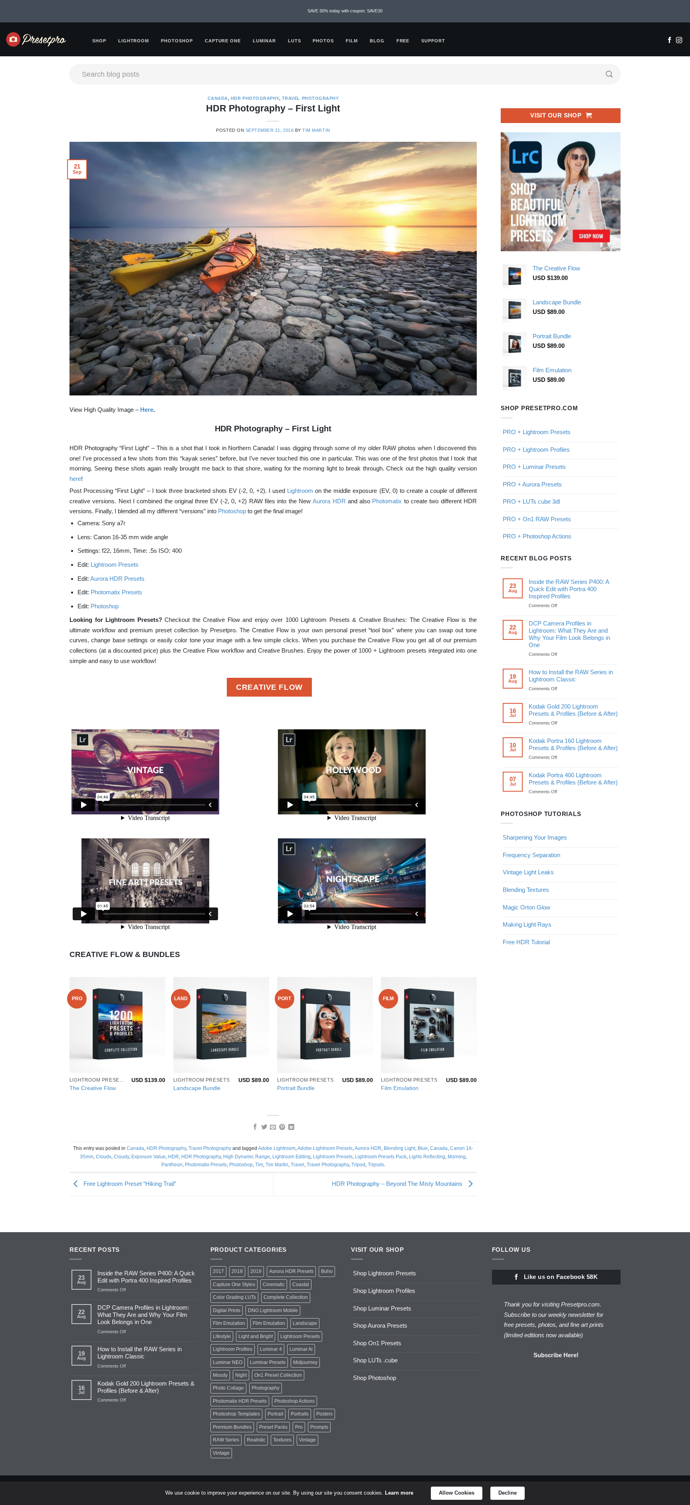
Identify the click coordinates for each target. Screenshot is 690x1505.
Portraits (300, 1414)
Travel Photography (310, 98)
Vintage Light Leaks (528, 872)
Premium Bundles (232, 1427)
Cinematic (274, 1284)
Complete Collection (286, 1297)
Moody (220, 1375)
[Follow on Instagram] (679, 41)
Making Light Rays (527, 924)
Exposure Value (148, 1157)
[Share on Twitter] (264, 1127)
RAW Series (226, 1440)
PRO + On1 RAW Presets (537, 519)
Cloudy (121, 1157)
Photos (323, 40)
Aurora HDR (329, 501)
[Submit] (609, 74)
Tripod (358, 1164)
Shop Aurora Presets (380, 1325)
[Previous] (70, 1042)
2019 (256, 1271)
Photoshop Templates (236, 1414)
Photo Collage (228, 1388)
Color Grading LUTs (234, 1297)
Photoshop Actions (294, 1401)
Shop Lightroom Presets (384, 1273)
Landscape (305, 1323)
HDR (173, 1157)
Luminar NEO (227, 1362)
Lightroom (133, 40)
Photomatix (387, 501)
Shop (99, 40)
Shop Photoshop (374, 1377)
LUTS (294, 40)
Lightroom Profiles (232, 1349)
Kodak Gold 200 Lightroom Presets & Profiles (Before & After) (573, 710)
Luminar (264, 40)
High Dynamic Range (246, 1157)
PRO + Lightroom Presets (537, 432)
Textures (282, 1440)
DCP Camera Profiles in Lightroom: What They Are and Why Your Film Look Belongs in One (569, 634)
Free (403, 40)
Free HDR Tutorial (526, 941)
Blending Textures (526, 889)
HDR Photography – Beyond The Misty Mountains (398, 1183)
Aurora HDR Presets (117, 578)
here (75, 478)
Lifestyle (222, 1336)
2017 (218, 1271)
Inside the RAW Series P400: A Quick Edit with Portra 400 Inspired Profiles (569, 589)
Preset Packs (273, 1427)
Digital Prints (226, 1310)
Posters (324, 1414)
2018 (237, 1271)
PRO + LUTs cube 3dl (531, 501)
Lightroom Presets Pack (380, 1157)
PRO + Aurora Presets (532, 483)
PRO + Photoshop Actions (537, 536)
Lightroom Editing (291, 1157)
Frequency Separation (531, 855)
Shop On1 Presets (377, 1343)
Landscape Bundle (196, 1088)
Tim (259, 1164)
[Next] (476, 1042)
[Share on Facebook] (255, 1127)
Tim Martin (316, 130)
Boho (327, 1271)
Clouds (103, 1157)
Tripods (376, 1164)
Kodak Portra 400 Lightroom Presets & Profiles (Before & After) (573, 779)
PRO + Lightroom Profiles (536, 449)
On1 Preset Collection (278, 1375)
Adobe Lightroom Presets (325, 1148)
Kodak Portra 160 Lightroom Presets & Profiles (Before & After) (573, 744)
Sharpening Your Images (535, 837)
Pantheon (171, 1164)
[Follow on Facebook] (669, 41)
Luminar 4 (271, 1349)
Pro (299, 1427)
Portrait (275, 1414)
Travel (297, 1164)
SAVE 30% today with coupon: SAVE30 (345, 10)
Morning (457, 1157)
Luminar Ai (301, 1349)
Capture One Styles (234, 1284)
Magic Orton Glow (526, 906)
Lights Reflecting (427, 1157)
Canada (218, 98)
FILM (352, 40)
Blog (377, 40)
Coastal (300, 1284)
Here (146, 409)
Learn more (399, 1493)
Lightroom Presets (115, 564)
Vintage (307, 1440)
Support (433, 40)
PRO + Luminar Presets (534, 466)
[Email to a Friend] (273, 1127)
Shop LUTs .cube (375, 1360)
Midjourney (305, 1362)
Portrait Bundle (296, 1088)
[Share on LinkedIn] (291, 1127)
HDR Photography (255, 98)
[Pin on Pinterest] (282, 1127)
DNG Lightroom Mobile (273, 1310)
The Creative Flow (92, 1088)
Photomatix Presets (116, 592)
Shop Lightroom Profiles (384, 1290)
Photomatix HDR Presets (240, 1401)
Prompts (319, 1427)
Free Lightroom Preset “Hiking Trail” (129, 1183)
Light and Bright (255, 1336)
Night (241, 1375)
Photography (266, 1388)
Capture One (223, 40)
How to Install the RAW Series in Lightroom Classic (571, 676)
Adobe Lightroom (276, 1148)
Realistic (256, 1440)
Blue (423, 1148)
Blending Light (399, 1148)
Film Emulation (399, 1088)
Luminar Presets (268, 1362)
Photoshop (177, 40)
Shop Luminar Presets (382, 1308)
